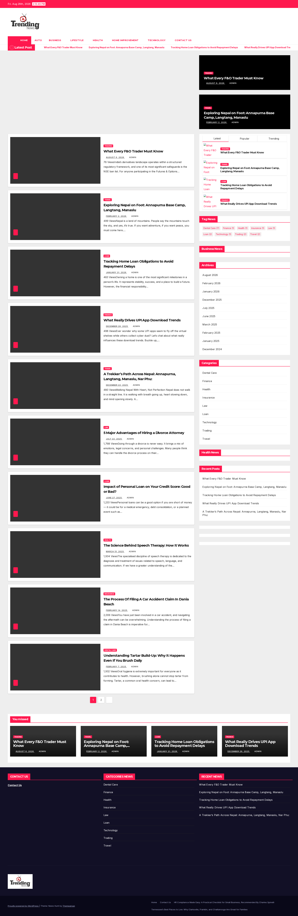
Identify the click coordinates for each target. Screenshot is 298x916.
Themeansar (69, 906)
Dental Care (110, 650)
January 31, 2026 (116, 272)
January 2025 (210, 341)
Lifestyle (77, 40)
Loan (106, 256)
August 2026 (210, 275)
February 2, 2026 (216, 122)
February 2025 (211, 332)
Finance (108, 315)
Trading (208, 73)
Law (106, 427)
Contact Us (183, 40)
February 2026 (211, 283)
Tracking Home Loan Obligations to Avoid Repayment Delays (239, 495)
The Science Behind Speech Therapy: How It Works (146, 545)
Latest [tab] (217, 138)
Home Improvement (125, 40)
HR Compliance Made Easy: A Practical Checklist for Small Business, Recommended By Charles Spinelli (224, 902)
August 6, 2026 (215, 83)
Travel (208, 108)
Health (98, 40)
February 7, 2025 (116, 666)
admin (233, 83)
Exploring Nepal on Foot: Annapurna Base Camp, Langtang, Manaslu (239, 115)
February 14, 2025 (117, 610)
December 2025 (212, 299)
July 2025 (208, 308)
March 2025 (209, 324)
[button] (288, 40)
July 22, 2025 (114, 439)
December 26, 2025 (117, 326)
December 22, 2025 (117, 385)
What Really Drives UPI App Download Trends (142, 320)
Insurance (109, 594)
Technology (157, 40)
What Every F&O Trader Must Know (233, 78)
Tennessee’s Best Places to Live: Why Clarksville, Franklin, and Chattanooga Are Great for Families (199, 909)
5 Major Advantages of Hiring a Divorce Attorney (144, 433)
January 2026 (210, 291)
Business (55, 40)
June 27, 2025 (114, 497)
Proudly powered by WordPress (23, 906)
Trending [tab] (273, 138)
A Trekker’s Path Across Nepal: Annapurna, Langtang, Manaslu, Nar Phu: (244, 815)
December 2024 (212, 349)
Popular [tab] (244, 138)
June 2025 (208, 316)
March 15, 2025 (115, 551)
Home (24, 40)
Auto (38, 40)
